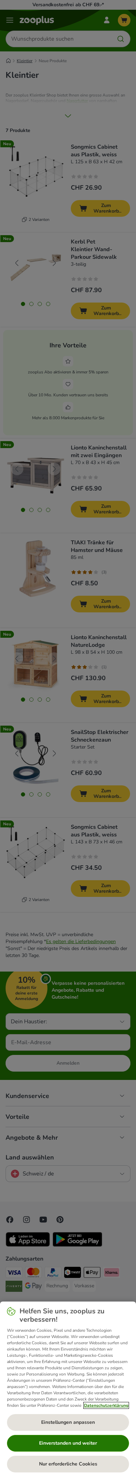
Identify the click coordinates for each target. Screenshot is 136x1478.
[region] (68, 1390)
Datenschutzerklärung (106, 1405)
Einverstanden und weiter (68, 1443)
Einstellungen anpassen (68, 1422)
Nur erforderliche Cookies (68, 1464)
